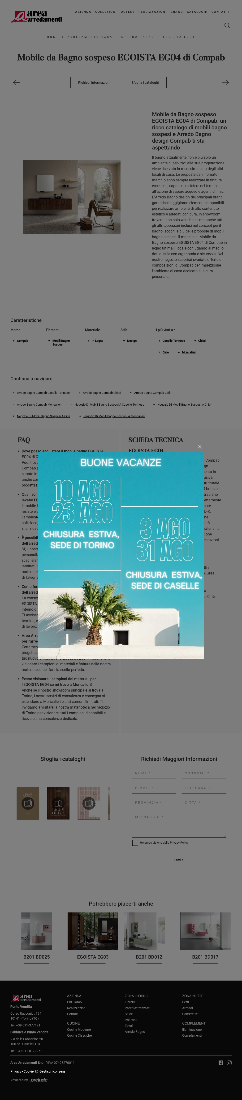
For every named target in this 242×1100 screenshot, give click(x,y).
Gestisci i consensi (52, 1071)
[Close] (200, 446)
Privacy (15, 1071)
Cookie (29, 1071)
